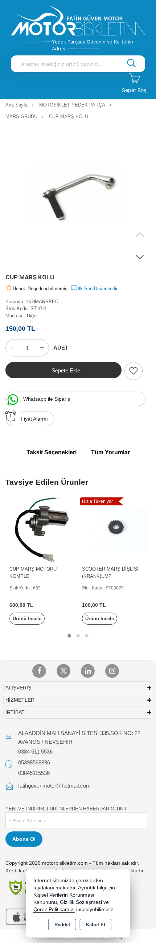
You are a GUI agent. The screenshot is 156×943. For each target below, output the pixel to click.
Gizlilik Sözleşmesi (81, 902)
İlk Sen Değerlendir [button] (98, 288)
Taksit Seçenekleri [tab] (51, 452)
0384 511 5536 (35, 751)
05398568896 (34, 762)
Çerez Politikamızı (54, 909)
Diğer (32, 315)
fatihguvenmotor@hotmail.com (54, 786)
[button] (140, 257)
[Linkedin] (88, 670)
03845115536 (34, 773)
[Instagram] (112, 670)
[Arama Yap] (131, 64)
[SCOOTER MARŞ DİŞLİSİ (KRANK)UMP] (114, 529)
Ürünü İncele (27, 618)
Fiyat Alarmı (34, 419)
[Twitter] (63, 670)
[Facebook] (39, 670)
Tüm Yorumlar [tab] (110, 452)
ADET (60, 348)
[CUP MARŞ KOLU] (78, 195)
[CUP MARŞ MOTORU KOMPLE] (41, 529)
